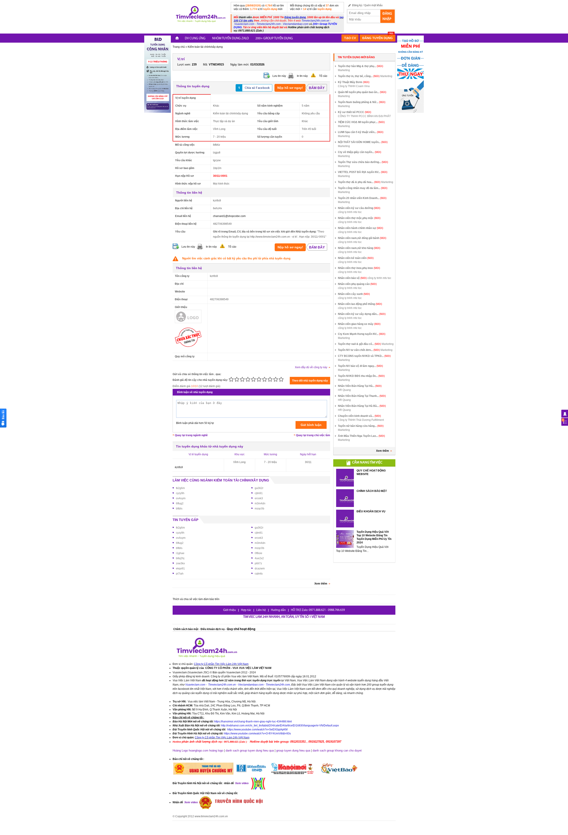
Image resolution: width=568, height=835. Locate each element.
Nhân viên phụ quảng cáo (357, 284)
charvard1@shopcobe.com (229, 216)
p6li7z (258, 563)
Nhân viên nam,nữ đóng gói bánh (362, 238)
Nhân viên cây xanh (354, 294)
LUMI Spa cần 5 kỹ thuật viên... (360, 132)
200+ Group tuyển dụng (274, 38)
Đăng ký (357, 5)
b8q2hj (180, 558)
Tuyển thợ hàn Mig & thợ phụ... (360, 66)
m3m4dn (260, 503)
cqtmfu (259, 573)
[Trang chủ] (177, 38)
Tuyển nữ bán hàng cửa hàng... (361, 425)
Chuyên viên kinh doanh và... (359, 416)
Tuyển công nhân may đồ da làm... (362, 188)
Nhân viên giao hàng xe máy (359, 324)
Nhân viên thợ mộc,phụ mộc (359, 218)
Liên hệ (261, 610)
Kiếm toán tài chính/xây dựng (205, 46)
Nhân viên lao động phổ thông (360, 304)
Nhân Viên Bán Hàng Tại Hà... (360, 386)
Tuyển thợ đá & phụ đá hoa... (359, 182)
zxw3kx (180, 563)
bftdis (179, 508)
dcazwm (260, 568)
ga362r (259, 488)
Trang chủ (179, 46)
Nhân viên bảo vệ (352, 278)
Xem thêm (382, 450)
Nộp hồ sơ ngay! (290, 87)
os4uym (180, 498)
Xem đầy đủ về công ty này (311, 367)
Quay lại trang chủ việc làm (313, 435)
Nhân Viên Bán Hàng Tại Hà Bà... (362, 406)
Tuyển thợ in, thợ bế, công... (359, 76)
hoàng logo (216, 750)
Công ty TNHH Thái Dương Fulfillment (361, 419)
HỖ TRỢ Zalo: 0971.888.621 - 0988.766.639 (318, 610)
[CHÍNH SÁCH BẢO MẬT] (345, 498)
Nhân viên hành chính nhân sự (360, 228)
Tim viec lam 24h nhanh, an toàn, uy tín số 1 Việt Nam (284, 617)
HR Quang (344, 390)
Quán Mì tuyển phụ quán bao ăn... (362, 92)
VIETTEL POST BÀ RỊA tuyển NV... (362, 172)
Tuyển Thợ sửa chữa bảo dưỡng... (363, 162)
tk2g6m (180, 488)
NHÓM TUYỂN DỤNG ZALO (230, 38)
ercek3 (259, 498)
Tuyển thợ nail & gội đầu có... (359, 344)
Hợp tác (246, 610)
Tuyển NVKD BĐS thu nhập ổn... (361, 376)
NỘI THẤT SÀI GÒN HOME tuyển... (363, 142)
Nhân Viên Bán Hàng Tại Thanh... (362, 396)
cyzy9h (180, 493)
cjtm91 (259, 493)
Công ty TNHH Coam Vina (354, 86)
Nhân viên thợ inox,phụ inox (359, 268)
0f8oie (258, 553)
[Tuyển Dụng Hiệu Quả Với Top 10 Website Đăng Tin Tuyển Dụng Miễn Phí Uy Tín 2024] (345, 539)
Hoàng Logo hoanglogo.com (190, 750)
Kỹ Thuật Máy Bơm (353, 82)
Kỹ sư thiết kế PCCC (354, 112)
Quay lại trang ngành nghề (191, 435)
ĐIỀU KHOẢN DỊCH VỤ (371, 511)
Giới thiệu (229, 610)
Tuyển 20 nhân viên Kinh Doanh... (362, 198)
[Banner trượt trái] (157, 74)
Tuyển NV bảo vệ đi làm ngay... (360, 366)
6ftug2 (179, 503)
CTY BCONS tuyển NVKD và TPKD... (364, 356)
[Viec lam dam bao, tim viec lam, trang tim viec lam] (200, 15)
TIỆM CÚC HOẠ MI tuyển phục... (361, 122)
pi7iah (179, 573)
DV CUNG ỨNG (195, 38)
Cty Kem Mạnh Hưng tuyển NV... (361, 334)
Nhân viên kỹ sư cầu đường (359, 208)
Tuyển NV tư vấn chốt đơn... (359, 350)
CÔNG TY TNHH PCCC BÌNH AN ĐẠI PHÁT (364, 116)
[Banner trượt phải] (410, 74)
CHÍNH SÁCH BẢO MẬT (372, 491)
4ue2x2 (259, 558)
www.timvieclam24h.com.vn (211, 816)
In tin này (302, 76)
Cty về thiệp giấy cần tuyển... (359, 152)
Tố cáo (323, 76)
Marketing (344, 70)
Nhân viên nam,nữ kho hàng (359, 248)
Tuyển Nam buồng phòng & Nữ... (361, 102)
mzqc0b (259, 508)
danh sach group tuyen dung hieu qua (250, 750)
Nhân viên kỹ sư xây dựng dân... (362, 314)
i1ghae (180, 553)
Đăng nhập (387, 16)
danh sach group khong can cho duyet (337, 750)
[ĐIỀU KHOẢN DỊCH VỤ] (345, 518)
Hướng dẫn (278, 610)
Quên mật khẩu (373, 5)
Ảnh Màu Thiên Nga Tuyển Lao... (361, 435)
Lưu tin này (279, 76)
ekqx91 (180, 568)
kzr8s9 (179, 467)
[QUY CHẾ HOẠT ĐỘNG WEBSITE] (345, 478)
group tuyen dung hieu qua (293, 750)
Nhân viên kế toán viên (356, 258)
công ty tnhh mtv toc (350, 212)
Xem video (191, 802)
